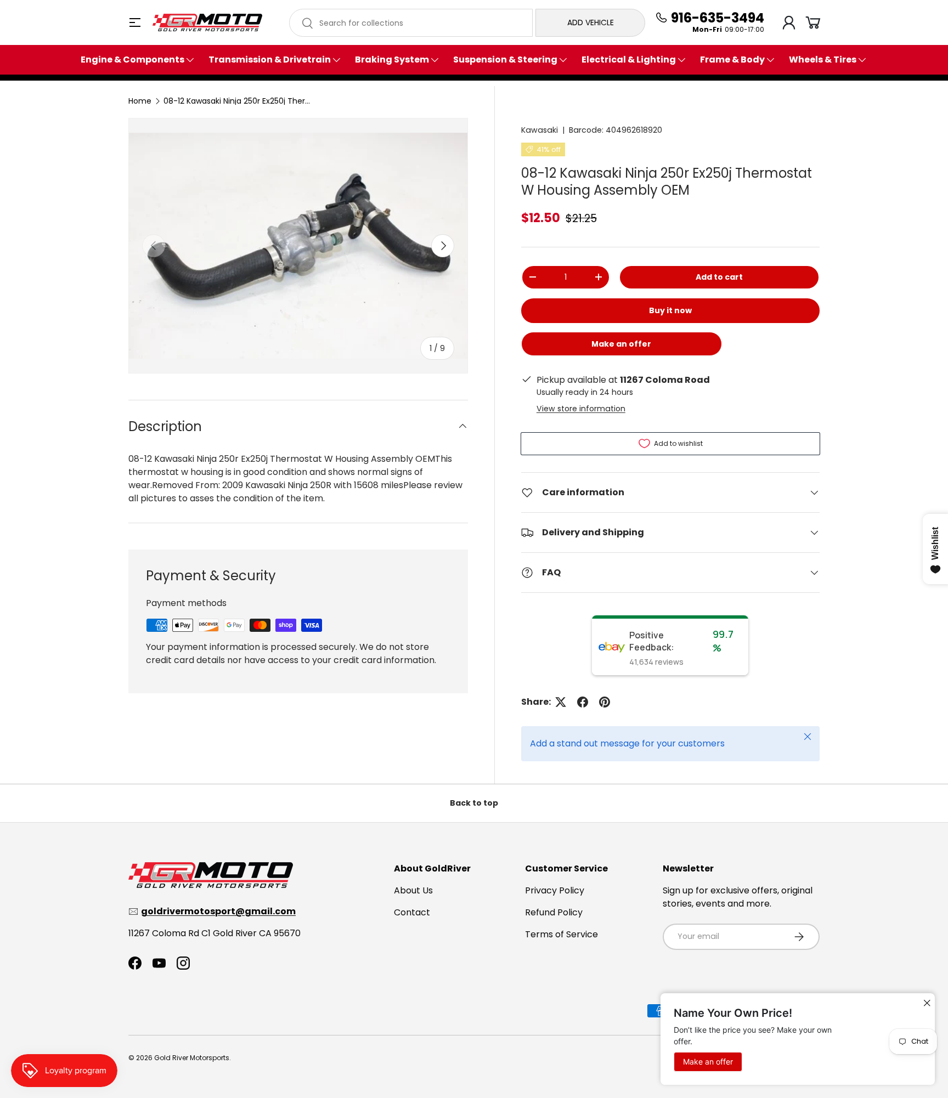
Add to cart (719, 276)
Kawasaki (539, 129)
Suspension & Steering (505, 59)
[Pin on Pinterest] (605, 702)
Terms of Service (561, 934)
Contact (412, 912)
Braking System (392, 59)
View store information (581, 408)
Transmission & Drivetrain (269, 59)
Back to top (474, 802)
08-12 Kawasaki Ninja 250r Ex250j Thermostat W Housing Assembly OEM (240, 101)
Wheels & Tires (822, 59)
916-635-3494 (717, 18)
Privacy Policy (554, 890)
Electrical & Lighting (629, 59)
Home (139, 101)
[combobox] (411, 23)
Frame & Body (732, 59)
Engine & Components (132, 59)
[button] (813, 22)
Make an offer (621, 347)
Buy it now (670, 310)
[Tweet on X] (561, 702)
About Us (413, 890)
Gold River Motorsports (191, 1057)
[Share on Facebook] (583, 702)
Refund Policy (554, 912)
